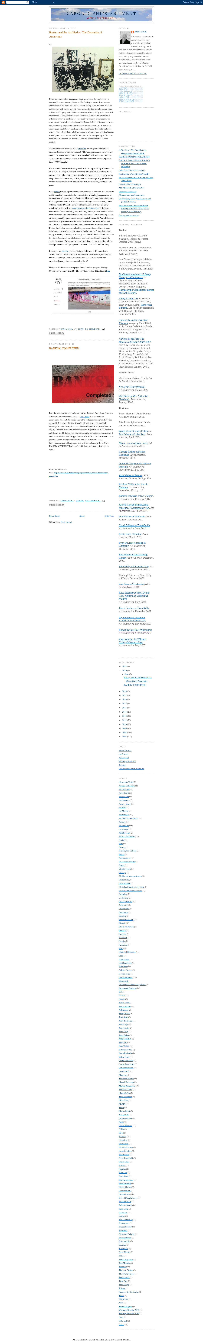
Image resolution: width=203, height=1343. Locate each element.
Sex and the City (126, 1219)
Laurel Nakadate (126, 1060)
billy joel (123, 1320)
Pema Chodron (125, 1150)
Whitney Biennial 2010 (129, 1313)
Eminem (122, 930)
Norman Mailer (125, 1118)
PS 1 (121, 1132)
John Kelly (123, 1031)
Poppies (122, 1168)
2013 (124, 711)
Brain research (125, 858)
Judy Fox (123, 1042)
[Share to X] (56, 333)
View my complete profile (133, 74)
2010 (124, 724)
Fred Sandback (125, 962)
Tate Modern (124, 1262)
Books (121, 854)
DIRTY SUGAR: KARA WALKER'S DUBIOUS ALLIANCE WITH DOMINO (134, 163)
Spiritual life (124, 1241)
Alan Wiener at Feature (130, 475)
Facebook (123, 937)
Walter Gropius (125, 1306)
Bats (121, 843)
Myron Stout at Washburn (132, 617)
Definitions (123, 912)
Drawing (122, 915)
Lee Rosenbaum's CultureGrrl (131, 768)
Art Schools (124, 814)
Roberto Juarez (125, 1205)
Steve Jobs (123, 1248)
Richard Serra (125, 1190)
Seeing (122, 1215)
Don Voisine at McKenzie (132, 516)
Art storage (123, 829)
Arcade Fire (124, 796)
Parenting (123, 1139)
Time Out (123, 1281)
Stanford (122, 1244)
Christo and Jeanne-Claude (130, 890)
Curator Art (124, 908)
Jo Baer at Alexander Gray (132, 620)
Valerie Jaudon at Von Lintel (133, 443)
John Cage (123, 1024)
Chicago (122, 872)
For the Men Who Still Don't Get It (133, 173)
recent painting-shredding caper (85, 208)
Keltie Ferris (124, 1056)
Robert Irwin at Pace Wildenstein (135, 630)
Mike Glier (123, 1100)
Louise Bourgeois (126, 1064)
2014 (124, 707)
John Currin (124, 1027)
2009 (124, 728)
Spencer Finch (125, 1237)
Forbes (57, 191)
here (108, 270)
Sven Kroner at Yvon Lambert (131, 583)
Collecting (123, 897)
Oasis (121, 1122)
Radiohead (123, 1176)
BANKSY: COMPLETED (64, 348)
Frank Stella (124, 959)
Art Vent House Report (128, 818)
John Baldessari (125, 1020)
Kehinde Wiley (125, 1049)
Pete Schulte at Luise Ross (132, 434)
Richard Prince (125, 1187)
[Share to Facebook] (59, 333)
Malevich (123, 1074)
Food (121, 955)
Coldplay (123, 894)
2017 (124, 695)
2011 (124, 720)
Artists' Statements (127, 836)
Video (121, 1295)
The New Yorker (126, 1270)
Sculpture (123, 1212)
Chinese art (124, 879)
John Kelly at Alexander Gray (134, 566)
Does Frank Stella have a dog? (132, 170)
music (121, 1324)
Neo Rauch (123, 1114)
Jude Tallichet (125, 1038)
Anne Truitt (124, 792)
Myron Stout (124, 1111)
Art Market (123, 811)
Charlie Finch (125, 868)
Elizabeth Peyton (126, 926)
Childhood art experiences (130, 876)
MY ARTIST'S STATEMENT (131, 187)
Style (121, 1255)
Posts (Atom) (66, 521)
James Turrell (124, 1002)
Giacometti (123, 980)
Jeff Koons (123, 1009)
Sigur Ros (123, 1230)
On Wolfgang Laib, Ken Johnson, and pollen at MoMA (135, 200)
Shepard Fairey (125, 1226)
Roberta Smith (125, 1201)
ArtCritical (123, 754)
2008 (124, 732)
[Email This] (50, 333)
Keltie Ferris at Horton (130, 534)
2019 (124, 670)
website (65, 250)
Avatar (121, 839)
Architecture (124, 800)
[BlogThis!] (53, 333)
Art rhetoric (124, 825)
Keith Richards (125, 1053)
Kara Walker (124, 1046)
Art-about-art (124, 832)
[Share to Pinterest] (62, 333)
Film (121, 948)
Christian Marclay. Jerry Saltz (131, 886)
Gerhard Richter (126, 977)
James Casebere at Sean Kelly (134, 608)
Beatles (122, 847)
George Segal (124, 973)
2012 (124, 715)
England (122, 934)
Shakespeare (124, 1223)
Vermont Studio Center (129, 1291)
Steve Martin (124, 1252)
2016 (124, 699)
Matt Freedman (125, 1096)
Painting (122, 1136)
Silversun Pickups (126, 1234)
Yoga (121, 1317)
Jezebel (122, 765)
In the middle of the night (130, 184)
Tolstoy (122, 1288)
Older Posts (109, 515)
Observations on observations (131, 195)
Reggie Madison (126, 1179)
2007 (124, 736)
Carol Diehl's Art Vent (102, 13)
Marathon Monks (126, 1078)
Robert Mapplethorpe (128, 1197)
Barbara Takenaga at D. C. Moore (136, 496)
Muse (121, 1107)
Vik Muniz (123, 1299)
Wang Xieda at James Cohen (133, 431)
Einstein (122, 923)
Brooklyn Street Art (127, 761)
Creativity (123, 905)
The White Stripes (126, 1273)
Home (82, 515)
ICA (120, 991)
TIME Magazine (126, 1259)
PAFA (121, 1129)
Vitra (121, 1302)
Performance (124, 1154)
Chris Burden (124, 883)
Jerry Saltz (84, 416)
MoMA (122, 1103)
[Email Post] (102, 329)
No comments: (92, 329)
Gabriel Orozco (125, 970)
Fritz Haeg (123, 966)
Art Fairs (122, 807)
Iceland (122, 995)
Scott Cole (123, 1208)
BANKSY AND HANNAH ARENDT (134, 156)
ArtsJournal (124, 757)
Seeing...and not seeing (129, 215)
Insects (122, 999)
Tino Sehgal (124, 1284)
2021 (124, 666)
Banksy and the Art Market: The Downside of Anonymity (75, 34)
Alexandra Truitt (126, 782)
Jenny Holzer (124, 1013)
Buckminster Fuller (127, 861)
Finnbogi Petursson (127, 951)
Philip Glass (124, 1161)
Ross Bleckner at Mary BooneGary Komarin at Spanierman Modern (134, 595)
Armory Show (125, 803)
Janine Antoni (125, 1006)
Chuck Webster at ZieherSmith (134, 525)
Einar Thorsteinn (126, 919)
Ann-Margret (124, 789)
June (127, 674)
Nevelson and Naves (127, 191)
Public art (123, 1172)
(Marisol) (132, 387)
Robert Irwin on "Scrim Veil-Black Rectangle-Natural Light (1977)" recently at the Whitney (134, 208)
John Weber (124, 1035)
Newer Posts (54, 515)
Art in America (125, 750)
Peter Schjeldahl (126, 1158)
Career (121, 865)
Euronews (82, 148)
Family (122, 941)
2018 (124, 691)
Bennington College (128, 850)
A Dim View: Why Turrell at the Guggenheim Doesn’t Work (132, 152)
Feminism (123, 944)
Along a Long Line (128, 298)
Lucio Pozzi (124, 1071)
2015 (124, 703)
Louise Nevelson (126, 1067)
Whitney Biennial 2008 (129, 1310)
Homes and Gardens (127, 988)
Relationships (125, 1183)
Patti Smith (123, 1143)
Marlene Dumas (125, 1089)
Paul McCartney (126, 1147)
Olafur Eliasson (125, 1125)
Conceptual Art (125, 901)
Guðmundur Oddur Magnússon (132, 984)
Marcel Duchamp (126, 1082)
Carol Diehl (140, 32)
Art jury (122, 821)
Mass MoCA (124, 1093)
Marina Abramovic (127, 1085)
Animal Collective (127, 785)
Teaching (123, 1266)
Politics (122, 1165)
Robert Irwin (124, 1194)
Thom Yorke (124, 1277)
